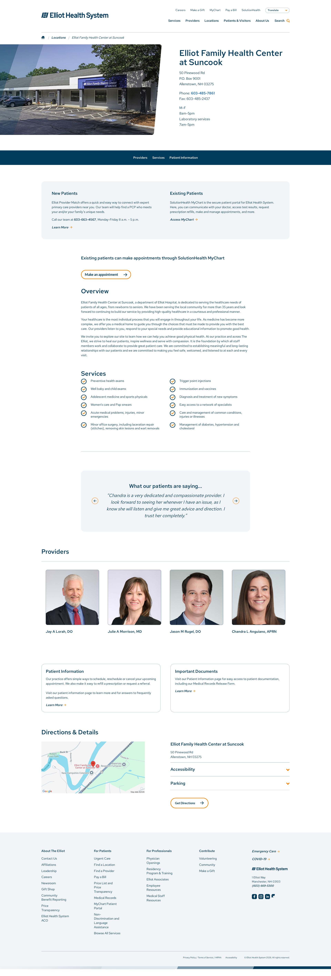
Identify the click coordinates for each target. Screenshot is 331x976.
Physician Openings (153, 860)
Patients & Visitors (237, 20)
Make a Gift (207, 871)
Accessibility (182, 769)
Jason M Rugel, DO (185, 631)
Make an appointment (101, 274)
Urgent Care (102, 858)
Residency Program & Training (159, 871)
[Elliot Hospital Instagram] (260, 896)
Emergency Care (264, 851)
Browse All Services (107, 933)
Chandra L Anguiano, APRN (254, 631)
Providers (192, 20)
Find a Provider (104, 871)
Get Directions (185, 803)
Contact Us (49, 858)
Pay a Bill (100, 877)
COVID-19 (259, 859)
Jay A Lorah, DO (59, 631)
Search (279, 21)
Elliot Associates (158, 879)
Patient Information (183, 158)
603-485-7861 (203, 93)
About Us (262, 20)
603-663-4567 (85, 219)
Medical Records (105, 898)
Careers (46, 877)
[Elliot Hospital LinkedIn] (267, 896)
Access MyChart (181, 219)
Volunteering (208, 858)
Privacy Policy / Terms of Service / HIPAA (202, 957)
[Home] (46, 38)
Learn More (60, 227)
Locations (211, 20)
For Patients (102, 851)
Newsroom (48, 883)
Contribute (207, 851)
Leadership (49, 871)
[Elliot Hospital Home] (271, 869)
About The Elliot (53, 851)
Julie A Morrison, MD (125, 631)
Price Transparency (50, 908)
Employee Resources (154, 888)
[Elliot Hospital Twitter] (274, 896)
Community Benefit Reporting (53, 897)
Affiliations (48, 865)
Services (174, 20)
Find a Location (104, 865)
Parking (177, 783)
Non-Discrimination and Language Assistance (106, 920)
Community (207, 865)
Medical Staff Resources (156, 898)
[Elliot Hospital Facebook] (254, 896)
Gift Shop (48, 889)
